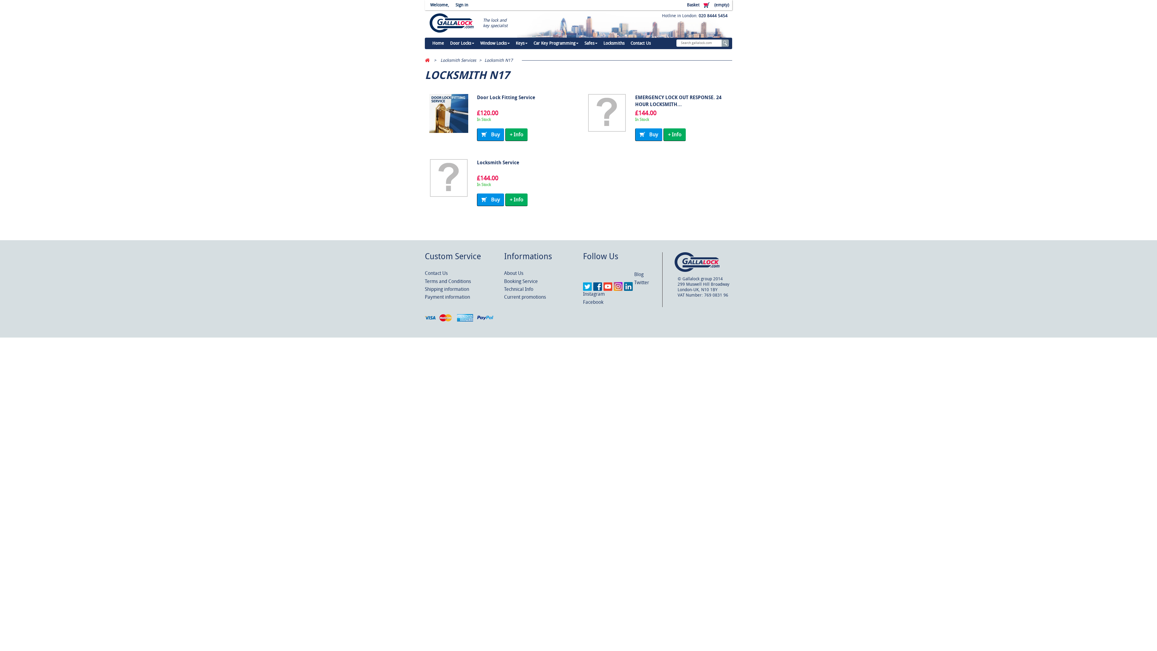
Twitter (641, 282)
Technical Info (518, 289)
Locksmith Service (498, 162)
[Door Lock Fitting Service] (448, 113)
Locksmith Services (458, 60)
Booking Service (521, 281)
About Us (513, 273)
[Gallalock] (449, 23)
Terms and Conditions (448, 281)
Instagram (594, 294)
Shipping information (447, 289)
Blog (639, 274)
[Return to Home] (427, 60)
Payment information (447, 297)
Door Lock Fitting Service (506, 97)
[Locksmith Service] (448, 178)
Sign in (462, 5)
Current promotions (525, 297)
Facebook (593, 302)
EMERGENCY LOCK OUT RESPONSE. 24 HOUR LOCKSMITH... (678, 101)
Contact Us (436, 273)
